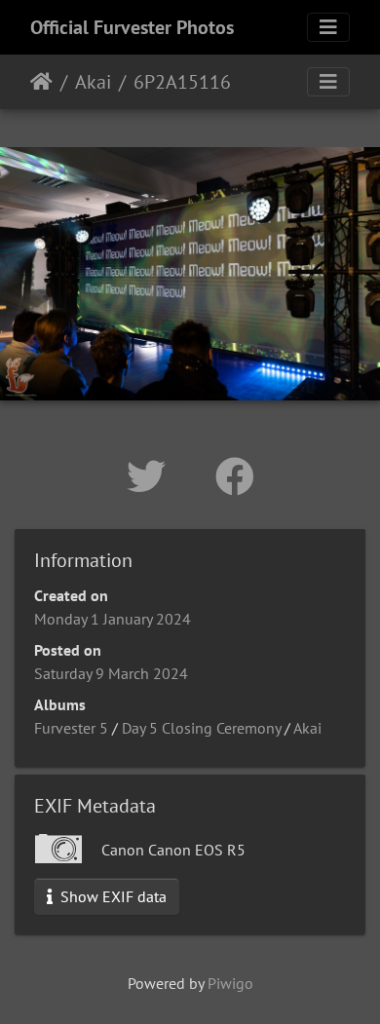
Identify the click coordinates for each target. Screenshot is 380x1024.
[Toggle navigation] (328, 27)
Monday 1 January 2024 (112, 618)
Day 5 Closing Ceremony (201, 728)
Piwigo (230, 983)
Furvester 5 (71, 728)
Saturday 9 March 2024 (111, 673)
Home (41, 81)
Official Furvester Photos (132, 27)
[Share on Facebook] (235, 476)
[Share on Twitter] (151, 476)
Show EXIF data (112, 896)
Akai (93, 82)
